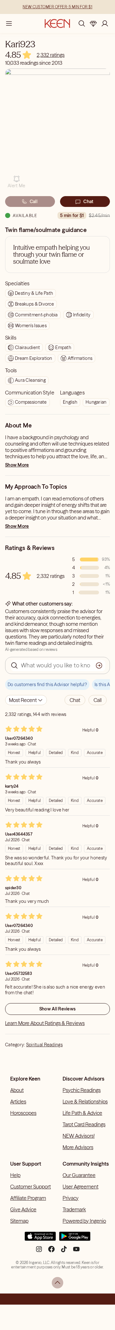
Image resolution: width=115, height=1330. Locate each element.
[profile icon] (105, 23)
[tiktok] (64, 1251)
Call (33, 201)
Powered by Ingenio (84, 1221)
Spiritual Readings (44, 1045)
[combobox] (26, 700)
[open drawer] (9, 23)
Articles (18, 1101)
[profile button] (105, 23)
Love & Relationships (85, 1101)
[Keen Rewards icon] (93, 23)
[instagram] (39, 1251)
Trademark (74, 1209)
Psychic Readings (82, 1090)
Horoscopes (23, 1113)
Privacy (71, 1198)
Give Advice (23, 1209)
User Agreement (80, 1186)
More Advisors (78, 1147)
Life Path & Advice (82, 1113)
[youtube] (76, 1251)
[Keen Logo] (57, 23)
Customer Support (30, 1186)
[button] (16, 182)
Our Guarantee (79, 1175)
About (17, 1090)
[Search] (82, 23)
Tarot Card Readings (84, 1124)
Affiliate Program (28, 1198)
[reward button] (93, 23)
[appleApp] (40, 1239)
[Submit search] (99, 665)
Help (15, 1175)
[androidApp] (74, 1239)
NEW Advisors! (79, 1136)
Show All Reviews (57, 1009)
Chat (88, 201)
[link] (51, 55)
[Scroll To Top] (57, 1282)
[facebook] (51, 1251)
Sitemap (19, 1221)
